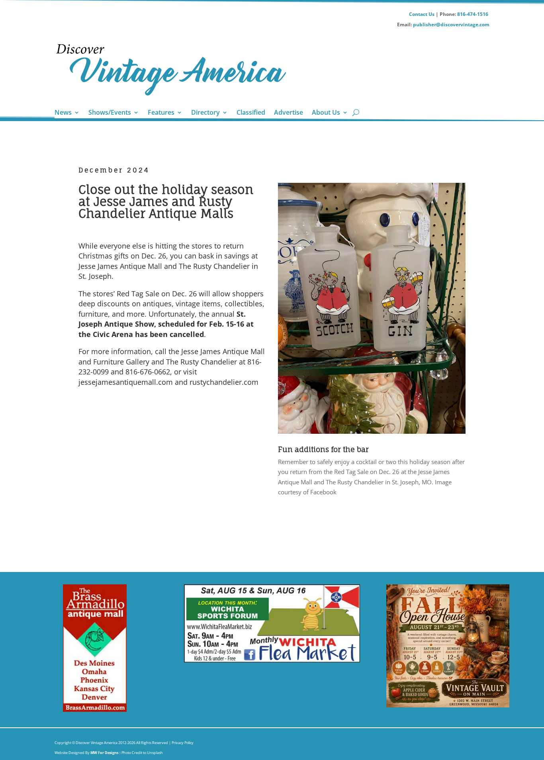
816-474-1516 (473, 14)
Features (161, 113)
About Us (326, 113)
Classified (251, 113)
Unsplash (155, 752)
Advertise (288, 113)
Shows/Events (109, 113)
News (63, 113)
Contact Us (421, 14)
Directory (205, 113)
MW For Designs (104, 752)
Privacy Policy (182, 742)
